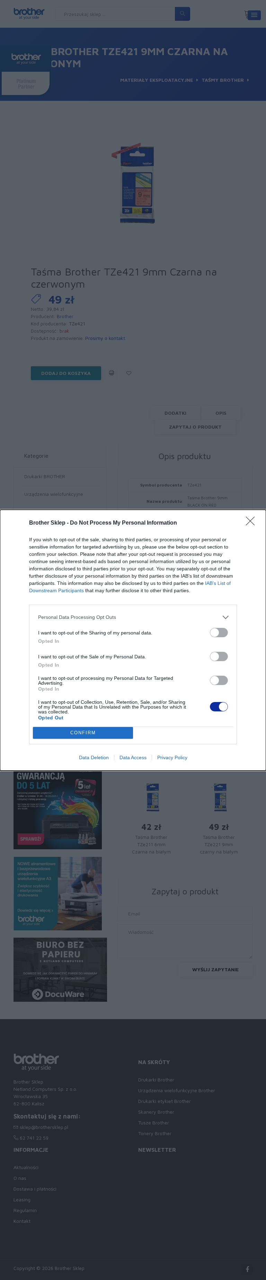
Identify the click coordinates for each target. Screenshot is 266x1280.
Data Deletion (94, 757)
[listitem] (133, 617)
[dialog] (133, 640)
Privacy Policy (172, 757)
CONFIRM (83, 732)
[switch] (219, 632)
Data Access (133, 757)
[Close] (252, 523)
